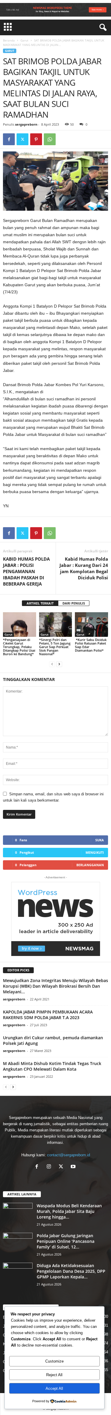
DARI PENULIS (73, 603)
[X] (62, 1167)
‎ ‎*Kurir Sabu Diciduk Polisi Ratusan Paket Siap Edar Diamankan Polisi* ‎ (91, 645)
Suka (99, 840)
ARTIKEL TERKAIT (40, 603)
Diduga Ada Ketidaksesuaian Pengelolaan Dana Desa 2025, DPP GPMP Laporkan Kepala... (71, 1271)
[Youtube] (73, 1167)
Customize (54, 1361)
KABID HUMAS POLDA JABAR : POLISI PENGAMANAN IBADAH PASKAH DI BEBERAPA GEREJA (26, 571)
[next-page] (59, 664)
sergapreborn (26, 124)
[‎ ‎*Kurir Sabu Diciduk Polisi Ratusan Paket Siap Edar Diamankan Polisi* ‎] (91, 624)
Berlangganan (90, 865)
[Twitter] (22, 139)
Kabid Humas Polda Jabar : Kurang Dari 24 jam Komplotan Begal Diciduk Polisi (83, 568)
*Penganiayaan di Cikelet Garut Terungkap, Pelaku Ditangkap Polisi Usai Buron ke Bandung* (19, 646)
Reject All (54, 1375)
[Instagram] (50, 1167)
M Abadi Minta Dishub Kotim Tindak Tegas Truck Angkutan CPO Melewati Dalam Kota (52, 1066)
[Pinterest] (36, 139)
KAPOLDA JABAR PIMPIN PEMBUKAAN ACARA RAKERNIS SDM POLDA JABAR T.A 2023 (48, 1014)
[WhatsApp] (50, 139)
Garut (24, 40)
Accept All (54, 1388)
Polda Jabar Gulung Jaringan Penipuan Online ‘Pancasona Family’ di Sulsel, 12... (65, 1241)
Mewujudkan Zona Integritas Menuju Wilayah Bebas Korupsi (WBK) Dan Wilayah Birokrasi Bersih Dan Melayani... (55, 986)
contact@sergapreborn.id (68, 1155)
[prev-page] (52, 664)
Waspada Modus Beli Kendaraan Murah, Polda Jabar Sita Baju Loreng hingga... (69, 1211)
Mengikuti (95, 852)
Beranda (9, 40)
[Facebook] (9, 139)
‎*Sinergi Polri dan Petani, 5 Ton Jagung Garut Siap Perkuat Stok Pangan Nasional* (54, 646)
